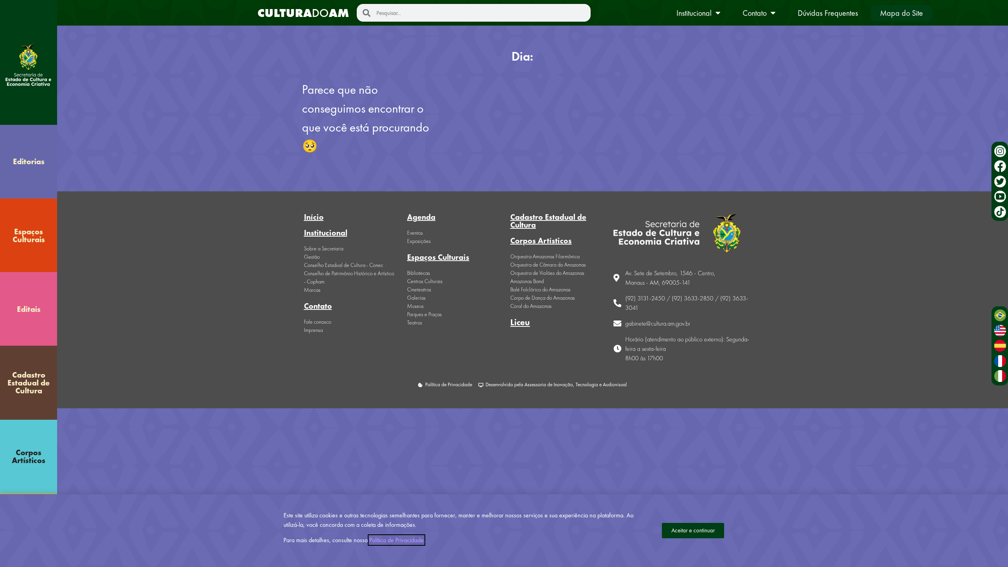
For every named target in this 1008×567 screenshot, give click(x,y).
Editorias (28, 161)
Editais (29, 309)
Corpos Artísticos (28, 456)
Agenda (421, 217)
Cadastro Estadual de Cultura (28, 383)
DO (303, 13)
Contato (755, 13)
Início (314, 217)
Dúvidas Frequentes (828, 13)
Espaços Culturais (29, 235)
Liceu (520, 322)
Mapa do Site (901, 13)
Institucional (694, 13)
